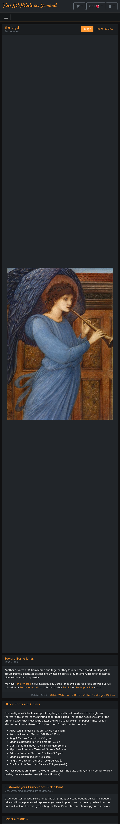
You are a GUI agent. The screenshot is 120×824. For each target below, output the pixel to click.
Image (87, 29)
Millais (53, 695)
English (67, 687)
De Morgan (98, 695)
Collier (86, 695)
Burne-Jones (12, 31)
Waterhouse (65, 695)
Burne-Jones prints (31, 687)
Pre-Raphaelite (84, 687)
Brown (78, 695)
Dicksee (110, 695)
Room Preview (104, 29)
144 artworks (23, 683)
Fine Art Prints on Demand (29, 5)
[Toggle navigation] (6, 17)
